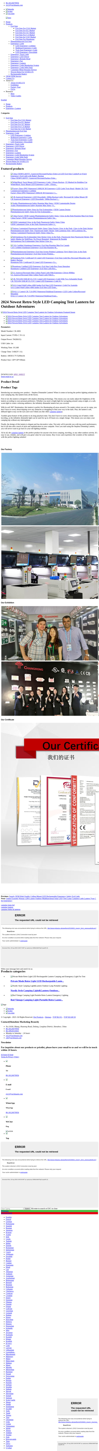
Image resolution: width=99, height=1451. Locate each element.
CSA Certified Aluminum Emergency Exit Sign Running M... (34, 248)
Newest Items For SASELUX (22, 72)
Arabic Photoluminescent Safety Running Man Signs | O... (33, 205)
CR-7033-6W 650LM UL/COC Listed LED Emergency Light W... (36, 281)
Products (9, 24)
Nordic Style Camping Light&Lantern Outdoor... (35, 990)
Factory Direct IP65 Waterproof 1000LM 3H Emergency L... (34, 193)
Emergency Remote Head (20, 59)
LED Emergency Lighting (25, 46)
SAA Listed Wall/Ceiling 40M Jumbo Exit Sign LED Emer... (34, 287)
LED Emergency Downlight (26, 52)
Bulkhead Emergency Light (26, 48)
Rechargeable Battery (19, 74)
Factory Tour (16, 87)
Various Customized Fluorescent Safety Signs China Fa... (32, 233)
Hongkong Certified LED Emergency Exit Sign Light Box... (34, 269)
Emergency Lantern (18, 63)
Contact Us (10, 78)
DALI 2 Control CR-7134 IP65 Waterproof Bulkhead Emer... (34, 296)
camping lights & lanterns (10, 909)
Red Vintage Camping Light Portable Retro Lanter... (37, 1000)
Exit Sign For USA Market (25, 28)
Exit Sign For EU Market (25, 31)
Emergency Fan (17, 61)
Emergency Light (17, 44)
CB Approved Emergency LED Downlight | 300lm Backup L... (35, 199)
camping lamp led (7, 905)
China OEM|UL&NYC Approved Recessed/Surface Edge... (34, 178)
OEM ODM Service (13, 76)
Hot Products (38, 1017)
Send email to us (7, 377)
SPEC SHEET (19, 374)
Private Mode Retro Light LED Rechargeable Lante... (37, 981)
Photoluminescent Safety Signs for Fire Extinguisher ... (31, 212)
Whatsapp (5, 1211)
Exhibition (15, 85)
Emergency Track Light (20, 54)
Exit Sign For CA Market (25, 35)
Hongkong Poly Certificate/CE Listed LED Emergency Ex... (34, 262)
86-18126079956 (12, 1075)
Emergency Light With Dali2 (22, 67)
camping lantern (56, 412)
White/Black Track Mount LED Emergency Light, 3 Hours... (34, 184)
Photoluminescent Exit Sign (21, 41)
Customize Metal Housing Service (24, 70)
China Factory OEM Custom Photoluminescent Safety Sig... (34, 218)
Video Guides (16, 96)
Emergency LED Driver (20, 57)
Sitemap (48, 1017)
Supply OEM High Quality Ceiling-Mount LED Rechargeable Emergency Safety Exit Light (44, 896)
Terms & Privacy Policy (10, 1057)
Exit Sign (14, 26)
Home (8, 22)
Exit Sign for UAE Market (25, 37)
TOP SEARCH (70, 1017)
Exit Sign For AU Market (25, 33)
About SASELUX (18, 83)
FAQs (13, 89)
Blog (12, 94)
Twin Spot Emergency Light (26, 50)
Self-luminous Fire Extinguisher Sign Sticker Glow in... (32, 241)
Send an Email (6, 1213)
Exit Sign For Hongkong (24, 39)
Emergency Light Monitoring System (25, 65)
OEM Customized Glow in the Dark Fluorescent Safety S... (33, 224)
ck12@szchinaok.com (14, 1094)
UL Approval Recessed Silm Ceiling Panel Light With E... (33, 275)
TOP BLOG (57, 1017)
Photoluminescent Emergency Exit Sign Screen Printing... (33, 254)
